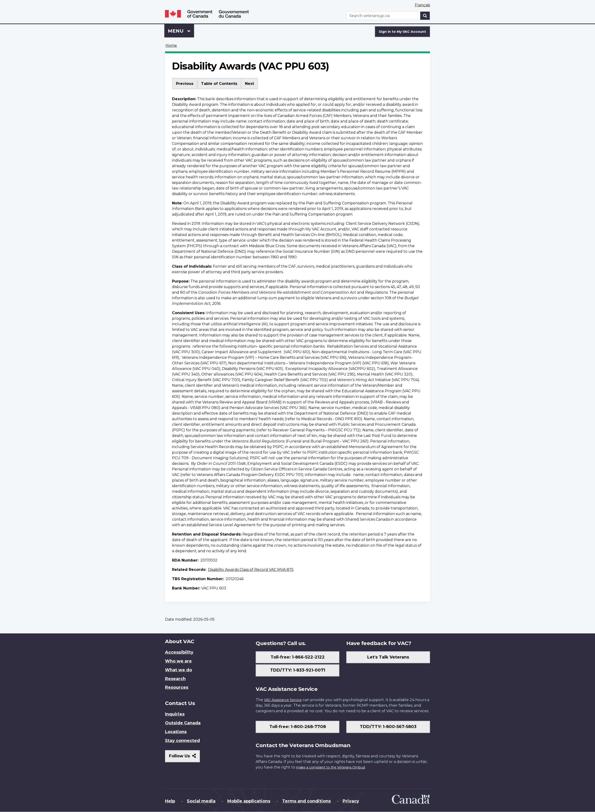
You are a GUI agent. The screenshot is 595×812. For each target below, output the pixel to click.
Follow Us (184, 757)
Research (175, 678)
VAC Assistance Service (283, 700)
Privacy (351, 801)
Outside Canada (183, 722)
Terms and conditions (306, 801)
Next (249, 83)
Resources (176, 687)
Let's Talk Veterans (388, 657)
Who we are (178, 661)
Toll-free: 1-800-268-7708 (297, 726)
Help (170, 801)
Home (171, 45)
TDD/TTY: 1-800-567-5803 (388, 726)
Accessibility (179, 652)
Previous (184, 83)
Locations (176, 731)
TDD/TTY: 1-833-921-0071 (297, 670)
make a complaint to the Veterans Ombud (330, 767)
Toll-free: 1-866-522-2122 (298, 657)
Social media (201, 801)
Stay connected (182, 740)
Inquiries (175, 714)
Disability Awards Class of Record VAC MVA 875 (251, 569)
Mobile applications (248, 801)
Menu (176, 31)
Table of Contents (219, 83)
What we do (178, 669)
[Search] (425, 15)
